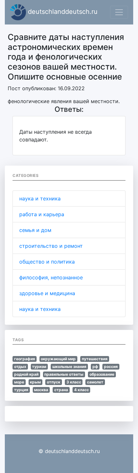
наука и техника (40, 198)
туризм (39, 366)
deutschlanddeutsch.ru (62, 11)
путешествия (95, 358)
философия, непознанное (51, 277)
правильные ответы (63, 374)
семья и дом (35, 230)
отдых (20, 366)
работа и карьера (41, 214)
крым (35, 382)
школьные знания (69, 366)
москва (41, 389)
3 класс (73, 382)
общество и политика (47, 261)
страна (61, 389)
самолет (95, 382)
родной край (26, 374)
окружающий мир (58, 358)
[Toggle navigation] (119, 12)
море (19, 382)
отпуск (53, 382)
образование (102, 374)
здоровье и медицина (47, 293)
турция (21, 389)
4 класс (81, 389)
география (24, 358)
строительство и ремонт (51, 246)
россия (111, 366)
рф (95, 366)
